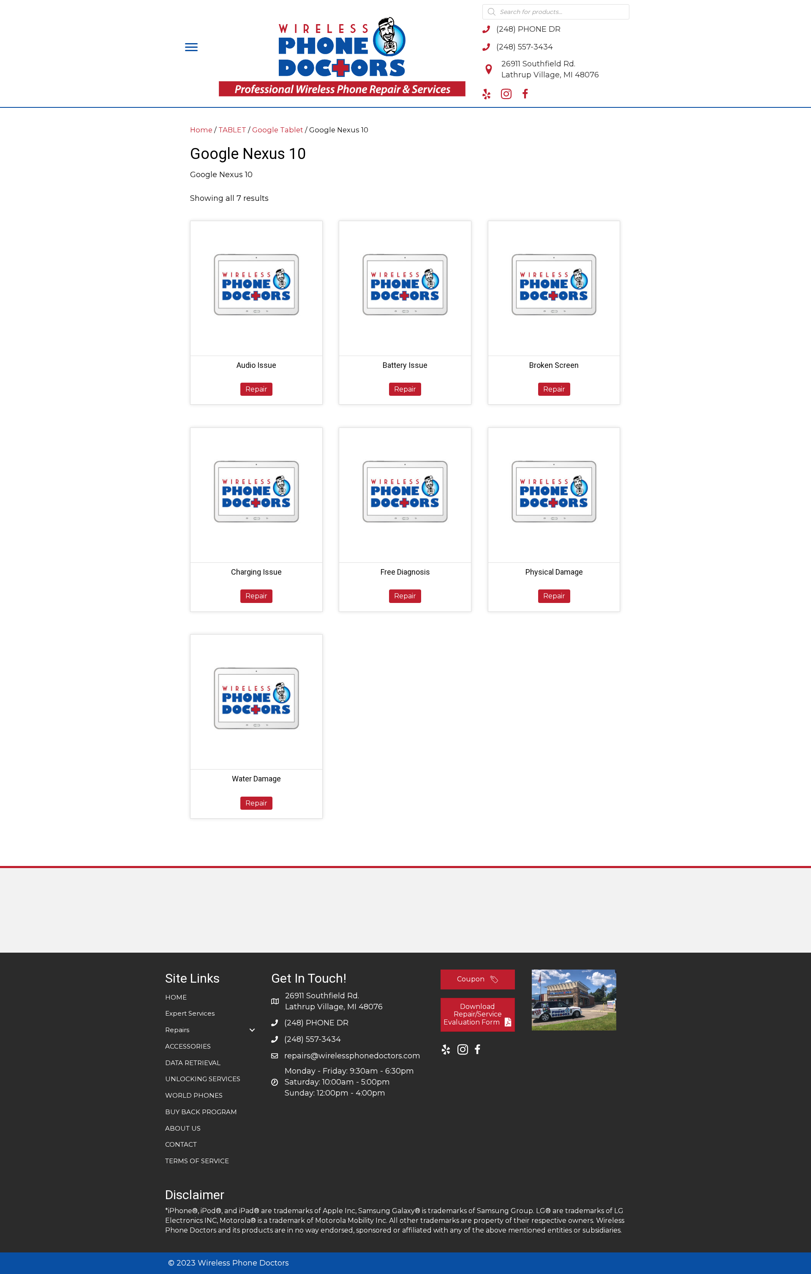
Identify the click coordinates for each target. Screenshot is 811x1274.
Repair (256, 389)
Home (201, 130)
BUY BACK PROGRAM (201, 1112)
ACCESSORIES (188, 1046)
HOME (176, 997)
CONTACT (181, 1144)
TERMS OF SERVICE (197, 1161)
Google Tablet (277, 130)
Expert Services (190, 1013)
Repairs (177, 1030)
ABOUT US (183, 1128)
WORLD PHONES (194, 1095)
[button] (191, 47)
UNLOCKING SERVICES (202, 1079)
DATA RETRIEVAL (192, 1063)
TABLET (232, 130)
